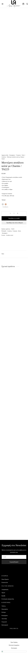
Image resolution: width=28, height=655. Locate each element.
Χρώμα (3, 200)
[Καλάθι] (23, 4)
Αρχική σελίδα (5, 155)
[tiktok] (17, 632)
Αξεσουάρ (4, 618)
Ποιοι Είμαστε (5, 579)
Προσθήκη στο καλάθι (14, 218)
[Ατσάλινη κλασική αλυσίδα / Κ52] (7, 330)
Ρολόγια (4, 612)
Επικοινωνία (5, 582)
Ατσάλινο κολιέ (9, 235)
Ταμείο (3, 592)
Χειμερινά (4, 622)
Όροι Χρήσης (14, 642)
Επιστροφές (14, 648)
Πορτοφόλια (5, 609)
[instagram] (14, 632)
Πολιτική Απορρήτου (14, 645)
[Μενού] (2, 4)
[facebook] (10, 632)
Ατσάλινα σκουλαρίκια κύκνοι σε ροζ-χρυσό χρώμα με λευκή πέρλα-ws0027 (7, 525)
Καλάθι (3, 596)
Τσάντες (4, 606)
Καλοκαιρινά (5, 625)
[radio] (3, 204)
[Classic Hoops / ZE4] (21, 330)
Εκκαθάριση (5, 207)
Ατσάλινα (4, 157)
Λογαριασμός (5, 589)
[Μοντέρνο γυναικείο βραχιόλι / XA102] (21, 461)
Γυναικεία (18, 155)
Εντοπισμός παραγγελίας (8, 599)
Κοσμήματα (12, 155)
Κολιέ (23, 155)
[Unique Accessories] (7, 244)
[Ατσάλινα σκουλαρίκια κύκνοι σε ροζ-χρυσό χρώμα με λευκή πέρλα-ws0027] (7, 461)
